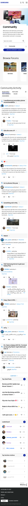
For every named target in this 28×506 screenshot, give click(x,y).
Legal (2, 497)
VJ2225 (6, 106)
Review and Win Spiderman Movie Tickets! (11, 385)
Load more (13, 375)
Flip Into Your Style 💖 (9, 400)
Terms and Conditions (7, 492)
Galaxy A (22, 187)
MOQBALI (8, 121)
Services (10, 73)
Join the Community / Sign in (14, 49)
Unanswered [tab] (5, 96)
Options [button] (23, 46)
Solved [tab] (15, 94)
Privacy (3, 495)
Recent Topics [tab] (5, 91)
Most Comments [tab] (6, 94)
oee (5, 352)
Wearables (21, 239)
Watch (6, 236)
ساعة (5, 328)
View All (14, 379)
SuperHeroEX (8, 207)
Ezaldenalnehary (10, 367)
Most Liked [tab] (15, 91)
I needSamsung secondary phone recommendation (14, 101)
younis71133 (9, 319)
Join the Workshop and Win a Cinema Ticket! (11, 393)
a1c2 (7, 154)
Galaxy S (17, 106)
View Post (12, 114)
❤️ (4, 162)
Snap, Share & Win (9, 300)
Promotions (16, 352)
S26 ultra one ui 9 (9, 130)
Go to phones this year (11, 183)
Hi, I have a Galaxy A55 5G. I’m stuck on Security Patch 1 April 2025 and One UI (15, 347)
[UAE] (4, 2)
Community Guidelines (6, 271)
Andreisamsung (8, 187)
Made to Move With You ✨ (11, 406)
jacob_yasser (7, 239)
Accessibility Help (6, 489)
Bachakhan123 (8, 165)
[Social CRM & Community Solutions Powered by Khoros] (23, 484)
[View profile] (2, 105)
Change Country (13, 500)
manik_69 (7, 134)
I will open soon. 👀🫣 (9, 415)
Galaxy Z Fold (22, 165)
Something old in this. (11, 203)
